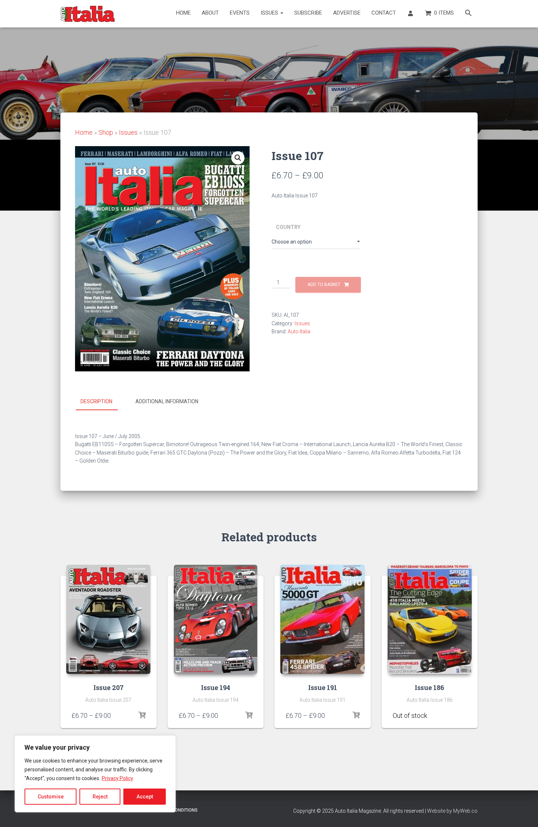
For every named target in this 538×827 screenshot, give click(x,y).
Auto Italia (299, 331)
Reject (100, 797)
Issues (270, 13)
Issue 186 (429, 687)
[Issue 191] (322, 619)
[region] (95, 773)
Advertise (346, 13)
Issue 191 (322, 687)
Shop (105, 132)
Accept (145, 797)
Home (183, 13)
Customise (51, 797)
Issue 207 (108, 687)
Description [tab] (96, 401)
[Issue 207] (108, 619)
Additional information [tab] (166, 401)
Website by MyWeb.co (452, 811)
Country (288, 227)
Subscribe (308, 13)
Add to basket (323, 284)
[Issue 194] (216, 619)
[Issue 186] (430, 619)
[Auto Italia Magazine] (88, 14)
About (210, 13)
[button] (468, 14)
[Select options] (142, 715)
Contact (383, 13)
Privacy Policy (117, 778)
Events (240, 13)
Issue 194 (215, 687)
